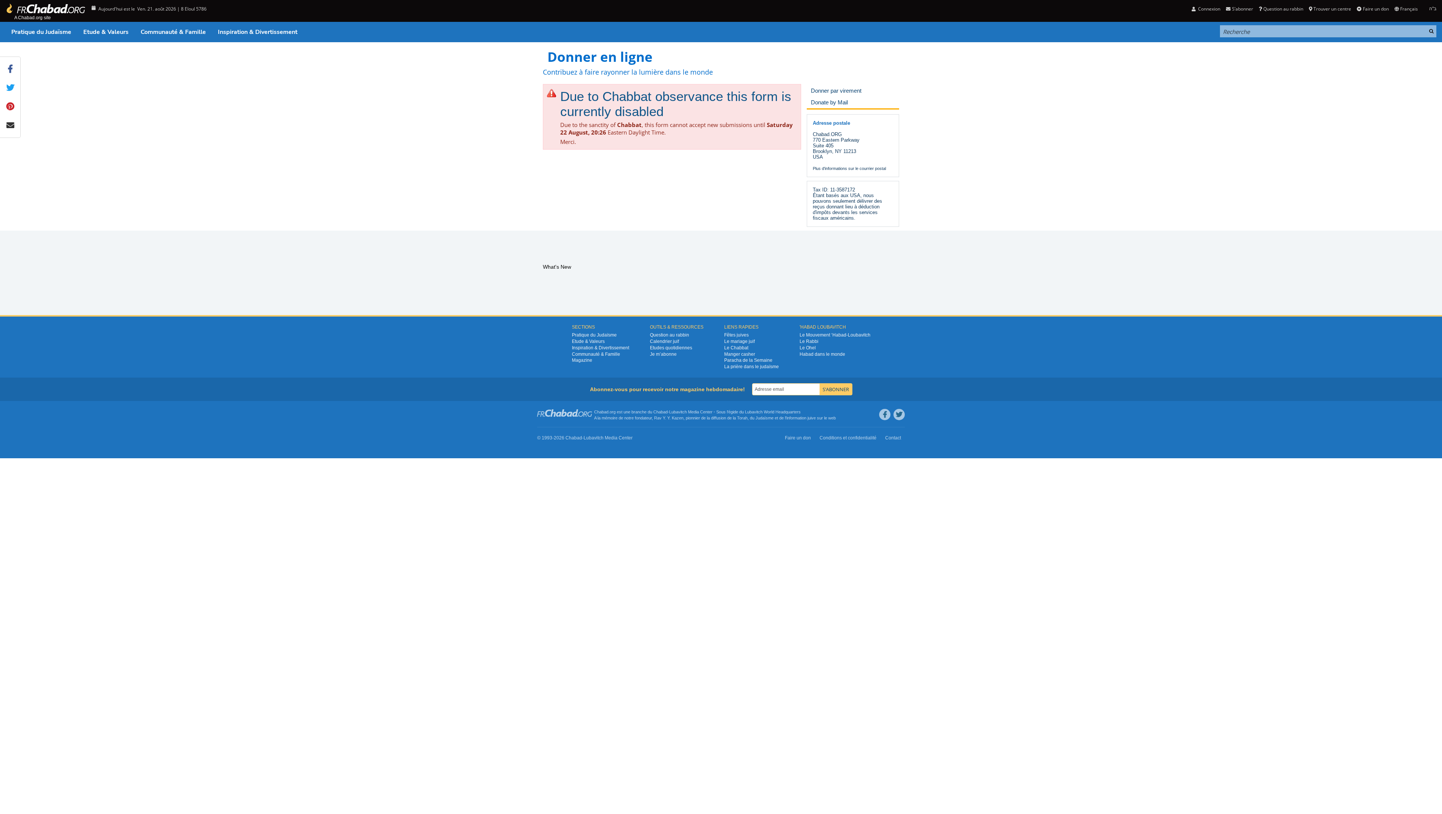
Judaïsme (764, 418)
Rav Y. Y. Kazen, (669, 418)
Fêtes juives (736, 335)
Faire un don (1375, 9)
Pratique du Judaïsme (41, 32)
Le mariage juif (739, 341)
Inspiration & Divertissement (257, 32)
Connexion (1208, 9)
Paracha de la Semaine (748, 360)
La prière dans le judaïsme (751, 366)
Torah (742, 418)
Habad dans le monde (822, 354)
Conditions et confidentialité (848, 438)
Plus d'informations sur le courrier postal (849, 168)
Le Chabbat (736, 347)
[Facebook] (884, 414)
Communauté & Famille (173, 32)
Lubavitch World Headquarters (773, 412)
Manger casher (739, 354)
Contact (893, 438)
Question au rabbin (1283, 9)
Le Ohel (808, 347)
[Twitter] (899, 414)
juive (812, 418)
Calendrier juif (664, 341)
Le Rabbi (809, 341)
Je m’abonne (663, 354)
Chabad (660, 412)
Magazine (582, 360)
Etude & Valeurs (106, 32)
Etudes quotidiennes (671, 347)
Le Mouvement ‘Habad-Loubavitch (835, 335)
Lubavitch (678, 412)
